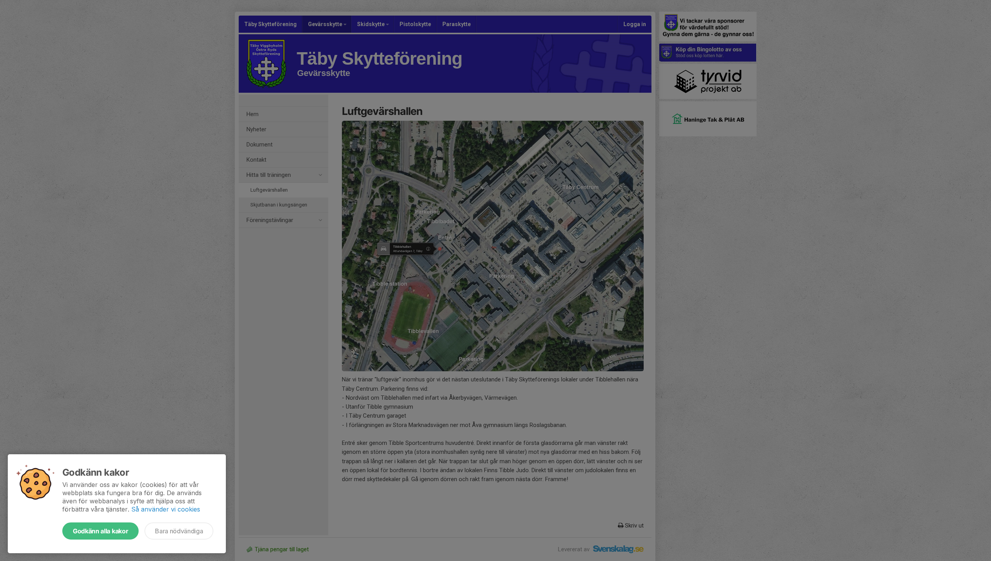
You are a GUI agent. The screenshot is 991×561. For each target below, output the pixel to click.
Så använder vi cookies (165, 509)
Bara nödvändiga (179, 531)
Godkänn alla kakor (100, 531)
